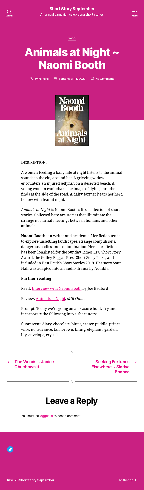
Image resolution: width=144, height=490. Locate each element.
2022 (72, 38)
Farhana (43, 78)
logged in (46, 416)
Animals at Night (50, 298)
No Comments (105, 78)
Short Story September (72, 9)
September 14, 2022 (72, 78)
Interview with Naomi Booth (56, 288)
